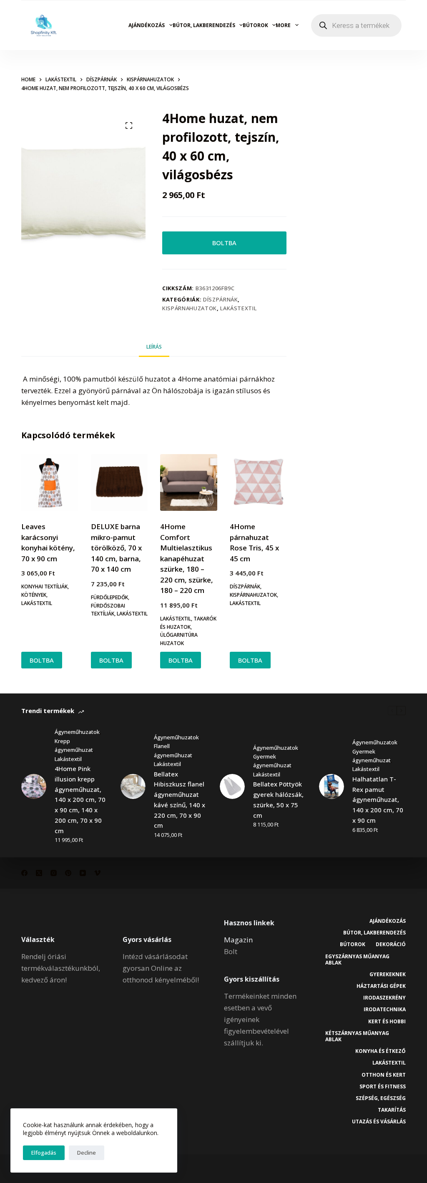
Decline (86, 1152)
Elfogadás (43, 1152)
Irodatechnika (385, 1009)
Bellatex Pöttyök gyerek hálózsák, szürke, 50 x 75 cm (278, 799)
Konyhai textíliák (44, 586)
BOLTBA (224, 243)
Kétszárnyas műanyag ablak (357, 1036)
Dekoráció (391, 944)
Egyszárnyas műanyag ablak (357, 959)
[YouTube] (83, 873)
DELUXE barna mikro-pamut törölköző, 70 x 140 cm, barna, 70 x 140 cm (116, 548)
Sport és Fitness (382, 1086)
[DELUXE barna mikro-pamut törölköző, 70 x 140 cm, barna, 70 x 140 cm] (119, 482)
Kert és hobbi (387, 1021)
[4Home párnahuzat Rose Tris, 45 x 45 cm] (258, 482)
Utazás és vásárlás (379, 1121)
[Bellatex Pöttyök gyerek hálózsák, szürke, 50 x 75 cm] (232, 786)
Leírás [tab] (154, 346)
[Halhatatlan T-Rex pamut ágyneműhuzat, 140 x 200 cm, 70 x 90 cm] (331, 786)
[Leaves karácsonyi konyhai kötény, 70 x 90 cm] (49, 482)
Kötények (33, 594)
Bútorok (255, 25)
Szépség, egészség (381, 1098)
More (283, 25)
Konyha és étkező (380, 1051)
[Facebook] (24, 873)
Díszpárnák (220, 299)
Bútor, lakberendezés (204, 25)
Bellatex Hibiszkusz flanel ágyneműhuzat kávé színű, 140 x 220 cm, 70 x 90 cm (179, 800)
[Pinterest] (68, 873)
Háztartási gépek (381, 986)
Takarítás (392, 1110)
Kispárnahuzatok (189, 308)
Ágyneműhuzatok (77, 732)
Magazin (238, 939)
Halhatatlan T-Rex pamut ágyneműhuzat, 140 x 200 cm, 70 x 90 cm (377, 799)
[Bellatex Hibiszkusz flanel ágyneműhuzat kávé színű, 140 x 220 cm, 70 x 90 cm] (133, 786)
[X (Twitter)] (39, 873)
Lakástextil (238, 308)
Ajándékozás (146, 25)
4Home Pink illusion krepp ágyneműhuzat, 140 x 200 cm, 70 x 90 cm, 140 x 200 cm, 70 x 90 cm (80, 799)
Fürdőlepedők (109, 597)
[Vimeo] (97, 873)
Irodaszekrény (384, 998)
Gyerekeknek (387, 974)
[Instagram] (53, 873)
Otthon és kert (384, 1075)
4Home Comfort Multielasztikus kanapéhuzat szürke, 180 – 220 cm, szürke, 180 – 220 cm (186, 558)
